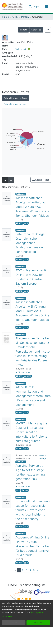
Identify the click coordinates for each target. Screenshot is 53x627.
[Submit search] (30, 6)
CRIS (15, 17)
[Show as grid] (11, 180)
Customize (7, 616)
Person (25, 17)
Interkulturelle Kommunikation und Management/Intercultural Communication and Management (33, 396)
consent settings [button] (42, 457)
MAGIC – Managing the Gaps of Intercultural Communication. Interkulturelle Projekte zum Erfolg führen (31, 432)
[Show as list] (5, 180)
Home (5, 17)
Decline (13, 622)
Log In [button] (36, 6)
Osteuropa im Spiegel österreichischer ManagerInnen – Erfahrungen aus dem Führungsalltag (30, 243)
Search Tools (42, 179)
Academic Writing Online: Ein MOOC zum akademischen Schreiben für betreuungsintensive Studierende (32, 546)
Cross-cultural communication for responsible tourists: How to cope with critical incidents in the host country (32, 510)
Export (23, 29)
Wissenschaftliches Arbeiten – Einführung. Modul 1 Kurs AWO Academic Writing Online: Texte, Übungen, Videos (32, 311)
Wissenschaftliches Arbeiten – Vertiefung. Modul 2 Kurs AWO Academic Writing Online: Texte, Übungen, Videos (32, 206)
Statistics (36, 29)
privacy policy (36, 612)
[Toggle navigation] (47, 6)
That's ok (38, 622)
